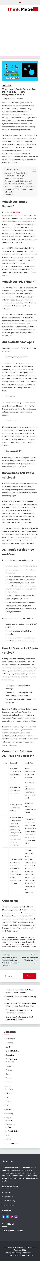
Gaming (11, 1120)
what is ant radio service (19, 942)
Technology (6, 85)
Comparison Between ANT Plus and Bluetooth (19, 190)
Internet (9, 1093)
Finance (9, 1070)
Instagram (16, 1216)
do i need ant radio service (16, 940)
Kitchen (11, 1089)
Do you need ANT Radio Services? (18, 181)
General (9, 1078)
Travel (8, 1139)
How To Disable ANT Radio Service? (19, 186)
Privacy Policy (9, 1201)
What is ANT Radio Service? (16, 173)
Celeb (8, 1047)
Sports (8, 1117)
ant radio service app (13, 937)
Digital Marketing (12, 1051)
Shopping (9, 1113)
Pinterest (11, 1216)
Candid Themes (26, 1255)
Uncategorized (12, 1143)
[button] (32, 170)
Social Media (13, 1131)
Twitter (7, 1216)
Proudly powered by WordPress (18, 1252)
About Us (7, 1192)
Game (8, 1074)
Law (7, 1097)
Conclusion (9, 195)
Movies (11, 1062)
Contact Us (8, 1196)
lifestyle (9, 1101)
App (9, 1127)
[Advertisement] (20, 35)
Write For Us (9, 1205)
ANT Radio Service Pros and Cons (18, 184)
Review (9, 1109)
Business (9, 1043)
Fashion (9, 1066)
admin (20, 99)
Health (8, 1082)
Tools (10, 1135)
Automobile (10, 1039)
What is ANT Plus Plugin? (15, 176)
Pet (7, 1105)
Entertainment (11, 1059)
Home (8, 1086)
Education (10, 1055)
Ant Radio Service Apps (14, 178)
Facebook (3, 1216)
